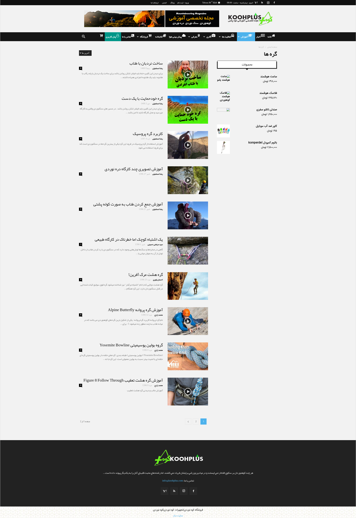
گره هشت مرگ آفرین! (145, 274)
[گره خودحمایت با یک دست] (188, 110)
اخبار (258, 36)
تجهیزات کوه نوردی (173, 510)
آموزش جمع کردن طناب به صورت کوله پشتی (128, 204)
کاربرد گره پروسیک (148, 134)
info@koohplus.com (172, 480)
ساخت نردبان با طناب (146, 63)
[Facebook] (274, 2)
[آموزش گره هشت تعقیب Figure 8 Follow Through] (188, 391)
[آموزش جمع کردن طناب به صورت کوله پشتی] (188, 215)
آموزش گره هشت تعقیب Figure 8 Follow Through (123, 380)
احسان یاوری (158, 280)
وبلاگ (172, 3)
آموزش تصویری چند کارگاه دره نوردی (134, 169)
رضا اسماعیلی (157, 68)
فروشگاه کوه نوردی (193, 510)
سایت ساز (178, 515)
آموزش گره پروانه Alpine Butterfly (135, 310)
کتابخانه (159, 36)
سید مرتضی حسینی (155, 244)
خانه (270, 36)
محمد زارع (158, 315)
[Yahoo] (256, 2)
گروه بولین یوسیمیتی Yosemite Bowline (131, 345)
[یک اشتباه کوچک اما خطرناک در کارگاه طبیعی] (188, 251)
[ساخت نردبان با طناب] (188, 74)
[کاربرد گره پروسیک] (188, 145)
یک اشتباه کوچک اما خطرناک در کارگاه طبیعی (129, 239)
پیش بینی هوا (175, 36)
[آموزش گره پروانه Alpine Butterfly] (188, 321)
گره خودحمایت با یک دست (142, 98)
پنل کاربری (111, 36)
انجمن (164, 3)
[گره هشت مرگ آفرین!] (188, 286)
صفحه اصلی (272, 47)
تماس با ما (126, 36)
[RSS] (262, 2)
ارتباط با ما (155, 3)
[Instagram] (268, 2)
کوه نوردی (158, 510)
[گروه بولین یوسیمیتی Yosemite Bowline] (188, 356)
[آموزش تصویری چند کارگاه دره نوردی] (188, 180)
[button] (83, 36)
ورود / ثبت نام (183, 3)
